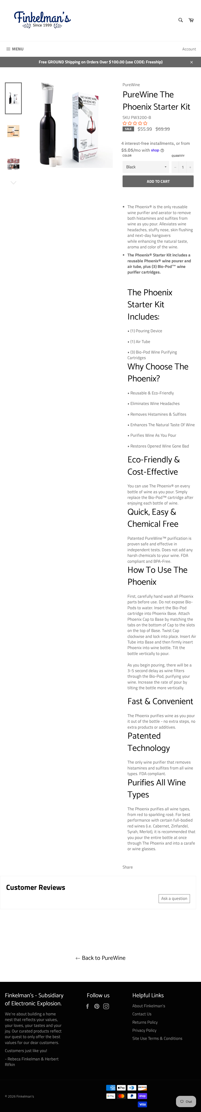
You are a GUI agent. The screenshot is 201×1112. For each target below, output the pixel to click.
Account (189, 49)
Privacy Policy (144, 1030)
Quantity (178, 156)
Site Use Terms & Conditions (157, 1038)
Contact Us (141, 1014)
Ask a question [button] (174, 898)
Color (127, 156)
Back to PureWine (103, 958)
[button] (135, 123)
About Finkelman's (148, 1006)
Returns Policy (145, 1022)
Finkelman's (25, 1096)
